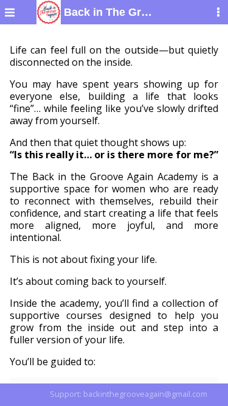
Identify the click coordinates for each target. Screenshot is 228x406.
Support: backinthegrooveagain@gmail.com (128, 393)
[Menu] (9, 12)
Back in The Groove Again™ (107, 12)
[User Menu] (218, 12)
